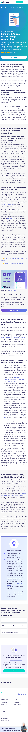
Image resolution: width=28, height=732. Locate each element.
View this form (15, 57)
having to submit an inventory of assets (13, 337)
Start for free (14, 310)
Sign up (19, 2)
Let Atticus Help (14, 671)
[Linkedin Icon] (19, 694)
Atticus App (12, 290)
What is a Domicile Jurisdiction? (14, 263)
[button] (14, 620)
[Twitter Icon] (26, 694)
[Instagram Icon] (23, 694)
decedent (10, 218)
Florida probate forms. (16, 660)
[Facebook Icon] (21, 694)
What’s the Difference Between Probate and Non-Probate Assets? (14, 379)
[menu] (25, 2)
